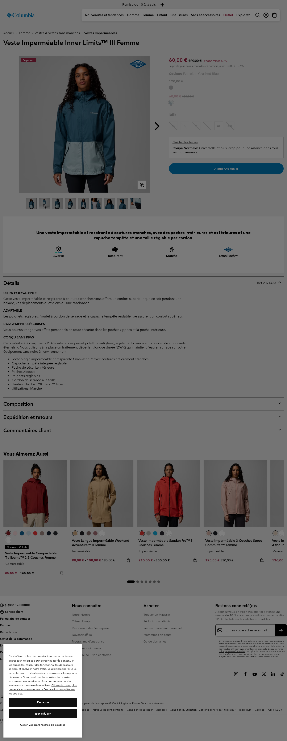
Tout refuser (43, 713)
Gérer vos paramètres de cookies (42, 725)
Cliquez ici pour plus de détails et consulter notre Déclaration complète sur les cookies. (43, 689)
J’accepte (43, 702)
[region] (42, 691)
